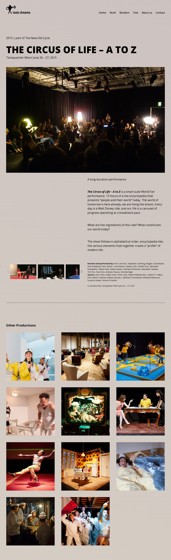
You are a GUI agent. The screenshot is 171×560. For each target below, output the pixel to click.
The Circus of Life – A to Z (140, 339)
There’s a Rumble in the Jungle (85, 339)
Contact (160, 12)
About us (147, 12)
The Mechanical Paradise (78, 394)
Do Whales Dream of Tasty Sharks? (27, 504)
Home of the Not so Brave (81, 449)
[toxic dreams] (18, 9)
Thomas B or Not (134, 392)
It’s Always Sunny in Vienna (27, 394)
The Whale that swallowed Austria (81, 504)
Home (102, 12)
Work (113, 12)
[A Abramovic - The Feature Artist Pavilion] (23, 271)
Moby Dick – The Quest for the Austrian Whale (140, 449)
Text (135, 12)
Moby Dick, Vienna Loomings (25, 339)
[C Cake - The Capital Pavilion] (79, 271)
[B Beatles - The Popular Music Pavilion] (51, 271)
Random (124, 12)
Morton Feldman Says (28, 447)
